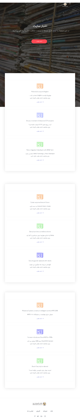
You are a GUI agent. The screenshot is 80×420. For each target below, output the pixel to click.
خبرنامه (45, 411)
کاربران (38, 411)
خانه (51, 411)
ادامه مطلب (39, 41)
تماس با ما (30, 411)
